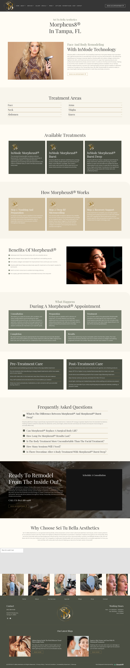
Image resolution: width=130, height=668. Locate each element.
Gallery (38, 5)
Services (29, 5)
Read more (37, 652)
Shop (74, 5)
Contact (79, 5)
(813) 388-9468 (24, 500)
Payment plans (66, 5)
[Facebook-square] (10, 618)
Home (17, 5)
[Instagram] (7, 618)
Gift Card (58, 5)
